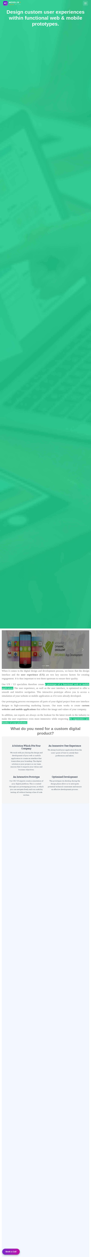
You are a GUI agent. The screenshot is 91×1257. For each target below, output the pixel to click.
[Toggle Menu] (85, 3)
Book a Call (11, 1251)
